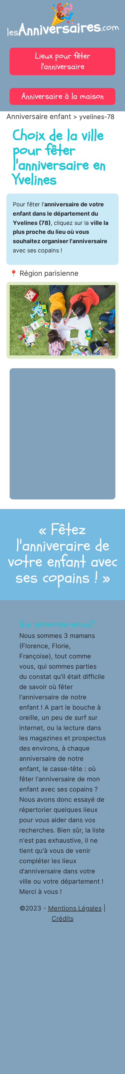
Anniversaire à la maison (62, 96)
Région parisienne (49, 273)
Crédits (62, 918)
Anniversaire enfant (38, 116)
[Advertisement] (62, 433)
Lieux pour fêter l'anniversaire (62, 61)
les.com (62, 22)
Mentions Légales (75, 908)
